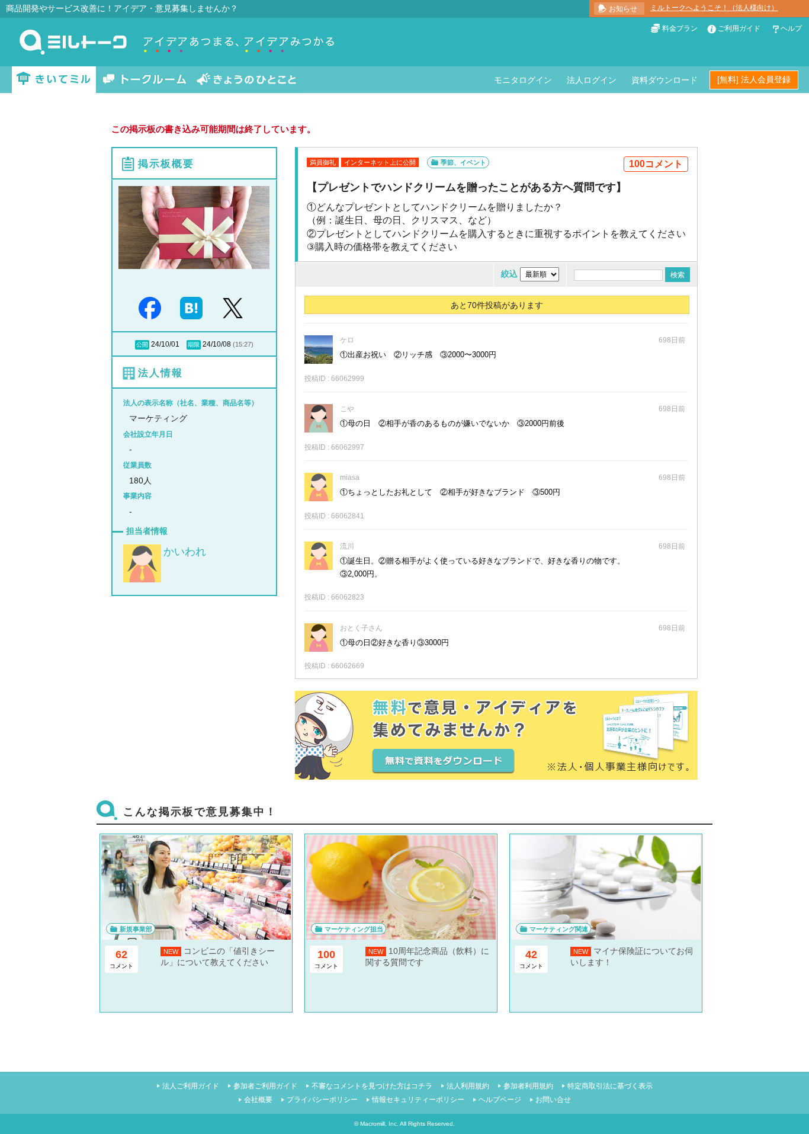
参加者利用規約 (528, 1086)
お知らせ (623, 9)
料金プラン (680, 28)
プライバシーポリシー (322, 1099)
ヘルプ (791, 28)
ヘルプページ (500, 1099)
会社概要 (258, 1099)
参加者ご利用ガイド (265, 1086)
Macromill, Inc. (379, 1123)
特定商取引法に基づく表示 (610, 1086)
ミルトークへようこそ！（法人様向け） (714, 8)
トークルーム (144, 79)
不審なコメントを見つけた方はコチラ (372, 1086)
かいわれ (184, 552)
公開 (142, 344)
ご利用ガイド (739, 28)
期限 (194, 344)
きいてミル (54, 79)
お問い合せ (553, 1099)
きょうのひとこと (246, 79)
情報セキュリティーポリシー (418, 1099)
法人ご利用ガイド (190, 1086)
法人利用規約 (468, 1086)
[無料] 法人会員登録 (754, 79)
